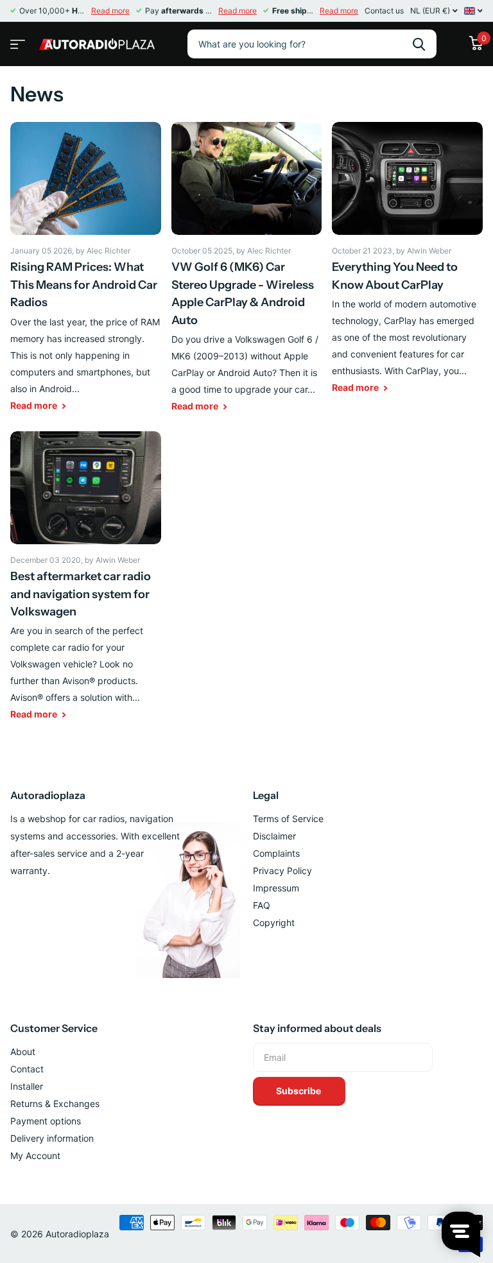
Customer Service (54, 1028)
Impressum (276, 887)
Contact (27, 1068)
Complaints (276, 853)
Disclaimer (274, 835)
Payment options (45, 1120)
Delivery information (52, 1138)
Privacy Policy (282, 870)
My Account (35, 1155)
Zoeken (419, 44)
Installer (26, 1086)
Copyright (274, 922)
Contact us (384, 10)
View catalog (16, 40)
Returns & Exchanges (54, 1103)
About (22, 1051)
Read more (110, 10)
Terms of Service (288, 818)
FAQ (261, 905)
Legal (266, 795)
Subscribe (299, 1090)
